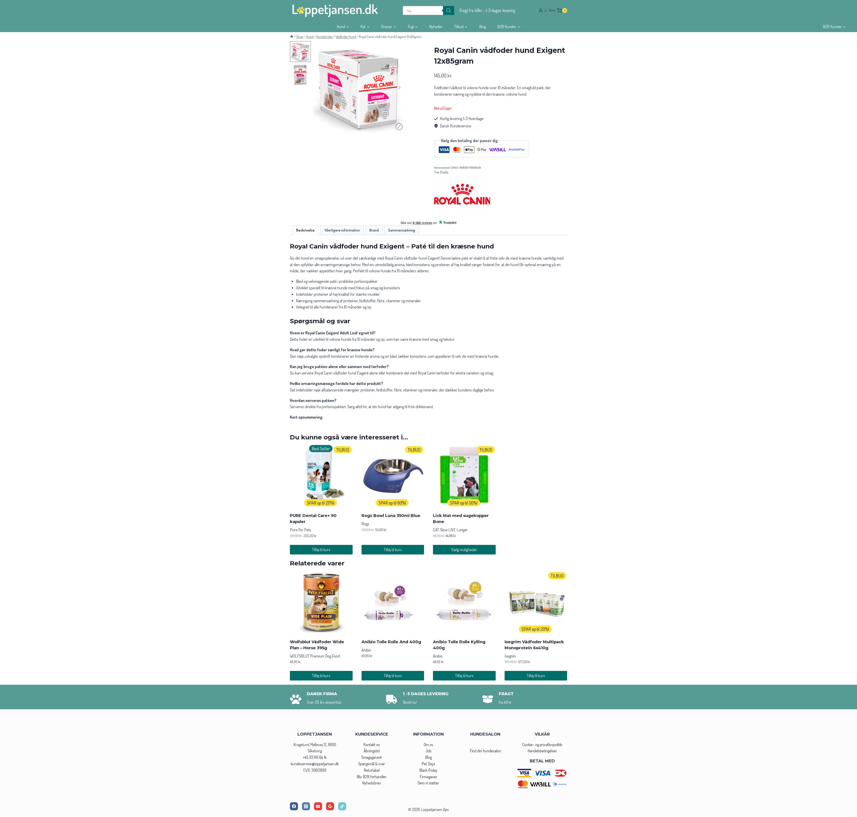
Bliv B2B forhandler (372, 776)
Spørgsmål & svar (371, 763)
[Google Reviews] (330, 806)
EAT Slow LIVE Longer (450, 529)
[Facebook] (294, 806)
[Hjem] (291, 36)
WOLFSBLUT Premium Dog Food (315, 656)
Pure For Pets (300, 529)
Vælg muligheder (464, 549)
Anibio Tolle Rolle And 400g (391, 641)
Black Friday (428, 770)
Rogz (365, 523)
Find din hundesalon (485, 750)
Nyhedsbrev (371, 782)
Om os (428, 744)
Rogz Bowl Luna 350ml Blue (391, 515)
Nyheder (436, 26)
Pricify (444, 172)
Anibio (366, 649)
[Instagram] (306, 806)
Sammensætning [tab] (401, 230)
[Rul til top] (845, 812)
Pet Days (428, 763)
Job (428, 750)
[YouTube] (318, 806)
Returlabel (372, 770)
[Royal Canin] (462, 195)
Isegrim (510, 656)
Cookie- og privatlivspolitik (542, 744)
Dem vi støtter (428, 782)
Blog (482, 26)
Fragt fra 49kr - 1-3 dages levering (487, 10)
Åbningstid (372, 750)
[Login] (542, 10)
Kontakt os (371, 744)
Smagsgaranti (371, 757)
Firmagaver (428, 776)
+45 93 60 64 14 (315, 757)
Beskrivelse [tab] (305, 230)
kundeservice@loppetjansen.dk (315, 763)
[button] (545, 10)
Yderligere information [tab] (342, 230)
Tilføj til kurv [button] (321, 549)
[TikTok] (342, 806)
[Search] (448, 10)
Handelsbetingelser (542, 750)
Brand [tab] (374, 230)
